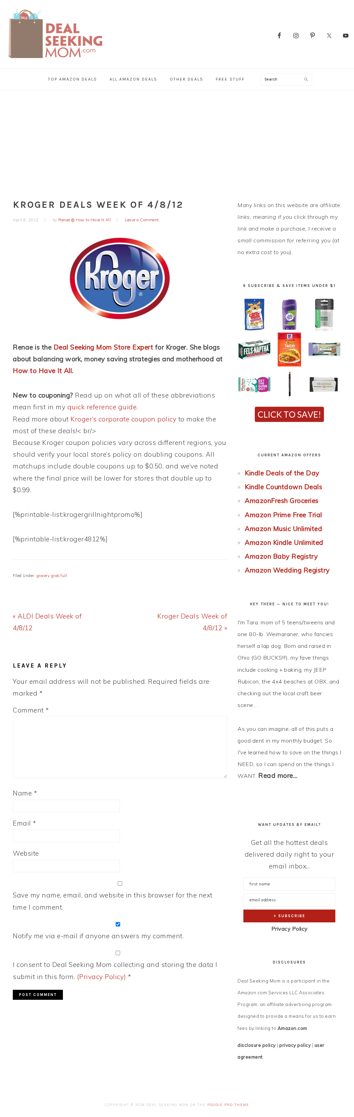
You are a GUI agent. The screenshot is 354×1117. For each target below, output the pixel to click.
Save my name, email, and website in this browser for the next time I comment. (113, 901)
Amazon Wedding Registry (287, 570)
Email (24, 823)
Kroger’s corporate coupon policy (123, 419)
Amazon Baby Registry (281, 556)
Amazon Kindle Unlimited (284, 542)
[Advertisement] (177, 141)
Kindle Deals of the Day (282, 473)
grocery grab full (52, 575)
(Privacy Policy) (101, 976)
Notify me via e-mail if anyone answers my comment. (98, 936)
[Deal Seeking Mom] (55, 60)
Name (25, 793)
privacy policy (295, 1045)
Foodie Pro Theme (228, 1105)
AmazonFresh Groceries (282, 500)
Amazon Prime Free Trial (283, 515)
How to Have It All (42, 370)
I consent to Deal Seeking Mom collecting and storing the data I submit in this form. (115, 970)
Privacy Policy (289, 928)
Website (26, 853)
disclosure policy (256, 1045)
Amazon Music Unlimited (283, 528)
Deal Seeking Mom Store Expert (103, 347)
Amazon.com (292, 1028)
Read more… (278, 775)
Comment (31, 710)
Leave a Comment (142, 219)
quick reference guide (102, 407)
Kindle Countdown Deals (283, 487)
